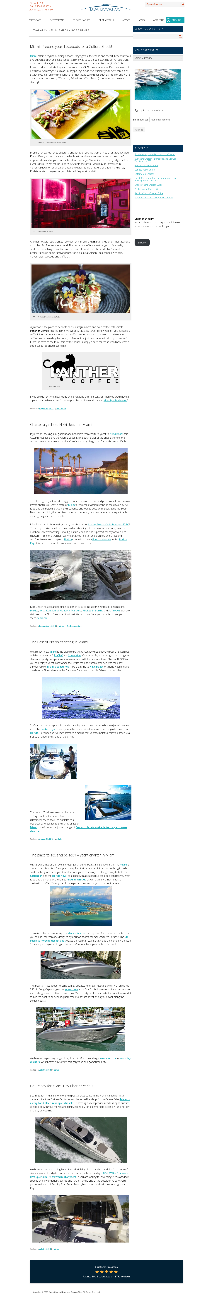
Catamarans (57, 20)
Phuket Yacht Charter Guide (148, 189)
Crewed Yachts (81, 20)
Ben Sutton (61, 408)
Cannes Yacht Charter (145, 169)
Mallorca (65, 610)
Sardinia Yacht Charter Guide (149, 193)
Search (182, 4)
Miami (71, 505)
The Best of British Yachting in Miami (59, 641)
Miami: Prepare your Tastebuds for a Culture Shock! (71, 46)
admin (61, 626)
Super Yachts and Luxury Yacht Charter (154, 197)
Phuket (86, 610)
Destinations (106, 20)
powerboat (71, 989)
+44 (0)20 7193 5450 (42, 9)
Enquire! (142, 242)
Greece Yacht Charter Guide (148, 185)
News (141, 20)
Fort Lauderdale (101, 539)
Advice (126, 20)
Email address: (141, 119)
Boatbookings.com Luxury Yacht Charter (155, 154)
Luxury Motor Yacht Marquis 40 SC (108, 524)
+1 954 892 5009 (42, 6)
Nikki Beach (116, 434)
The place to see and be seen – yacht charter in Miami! (73, 855)
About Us (158, 20)
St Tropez (114, 610)
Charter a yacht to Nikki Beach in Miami (61, 424)
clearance (42, 618)
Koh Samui (52, 610)
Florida (68, 539)
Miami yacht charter (115, 400)
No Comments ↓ (74, 626)
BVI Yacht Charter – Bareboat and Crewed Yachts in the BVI (156, 160)
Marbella (76, 610)
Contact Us (35, 3)
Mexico (34, 610)
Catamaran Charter (144, 174)
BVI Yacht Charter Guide (146, 165)
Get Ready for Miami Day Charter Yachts (61, 1085)
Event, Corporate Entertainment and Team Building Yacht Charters (156, 179)
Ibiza (42, 610)
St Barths (98, 610)
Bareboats (35, 20)
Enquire (176, 20)
